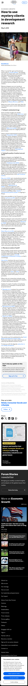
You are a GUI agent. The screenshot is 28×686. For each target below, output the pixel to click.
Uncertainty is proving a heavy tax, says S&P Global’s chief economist (17, 537)
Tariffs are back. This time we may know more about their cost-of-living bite (13, 525)
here (12, 271)
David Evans (5, 64)
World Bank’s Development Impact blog (14, 337)
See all (24, 504)
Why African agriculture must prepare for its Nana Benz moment (16, 569)
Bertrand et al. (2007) (8, 306)
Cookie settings (14, 682)
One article (4, 260)
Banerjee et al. (6, 289)
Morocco (15, 102)
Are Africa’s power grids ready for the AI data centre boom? (17, 544)
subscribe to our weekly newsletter (13, 344)
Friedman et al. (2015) (13, 163)
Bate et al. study (11, 128)
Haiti (22, 102)
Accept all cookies (14, 677)
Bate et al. (21, 114)
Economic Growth (8, 9)
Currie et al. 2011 (10, 198)
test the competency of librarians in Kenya (11, 255)
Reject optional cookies (14, 673)
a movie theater (13, 72)
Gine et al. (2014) (7, 316)
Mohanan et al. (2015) (9, 186)
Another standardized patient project (11, 191)
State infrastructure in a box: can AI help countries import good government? (16, 553)
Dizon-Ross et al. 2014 (7, 231)
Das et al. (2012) (5, 178)
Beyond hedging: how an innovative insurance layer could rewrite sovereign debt (16, 561)
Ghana (10, 102)
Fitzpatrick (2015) (12, 135)
